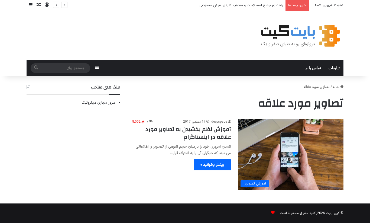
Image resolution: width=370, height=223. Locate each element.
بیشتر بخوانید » (212, 165)
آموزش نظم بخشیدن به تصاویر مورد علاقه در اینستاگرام (188, 133)
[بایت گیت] (300, 35)
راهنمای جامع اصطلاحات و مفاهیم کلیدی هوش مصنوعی (241, 5)
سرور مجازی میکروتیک (98, 103)
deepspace (219, 121)
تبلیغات (334, 68)
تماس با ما (312, 68)
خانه (336, 87)
